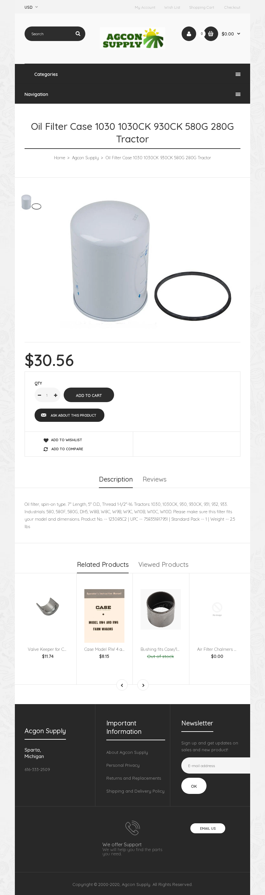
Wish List (172, 7)
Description (116, 479)
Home (59, 157)
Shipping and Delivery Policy (135, 791)
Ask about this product (73, 415)
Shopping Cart (201, 7)
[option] (148, 262)
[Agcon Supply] (132, 47)
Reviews (154, 479)
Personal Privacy (123, 765)
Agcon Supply (85, 157)
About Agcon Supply (127, 752)
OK (194, 786)
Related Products (103, 564)
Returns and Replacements (133, 778)
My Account (145, 7)
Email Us (208, 828)
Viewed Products (163, 564)
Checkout (232, 7)
